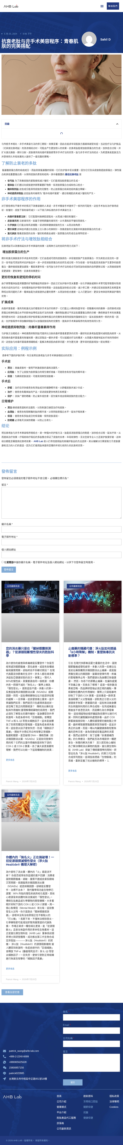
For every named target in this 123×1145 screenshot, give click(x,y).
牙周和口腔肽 (90, 1101)
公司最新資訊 (64, 1128)
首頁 (59, 1096)
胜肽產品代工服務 (66, 1118)
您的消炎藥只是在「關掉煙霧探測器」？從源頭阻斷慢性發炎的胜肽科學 (30, 652)
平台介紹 (61, 1112)
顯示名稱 (7, 524)
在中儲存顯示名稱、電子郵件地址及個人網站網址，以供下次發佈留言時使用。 (49, 562)
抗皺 (85, 1112)
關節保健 (88, 1107)
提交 (73, 1082)
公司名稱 (68, 1038)
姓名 (66, 1011)
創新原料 (88, 1096)
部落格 (60, 1123)
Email (67, 1025)
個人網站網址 (9, 549)
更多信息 (10, 760)
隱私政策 (114, 1096)
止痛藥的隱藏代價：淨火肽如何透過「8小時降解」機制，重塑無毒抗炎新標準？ (92, 652)
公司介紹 (61, 1101)
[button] (101, 5)
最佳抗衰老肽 (72, 174)
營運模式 (61, 1107)
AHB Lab (38, 441)
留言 (5, 484)
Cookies (114, 1107)
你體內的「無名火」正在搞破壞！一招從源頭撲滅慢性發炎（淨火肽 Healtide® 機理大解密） (30, 861)
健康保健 (88, 1118)
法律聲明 (114, 1101)
